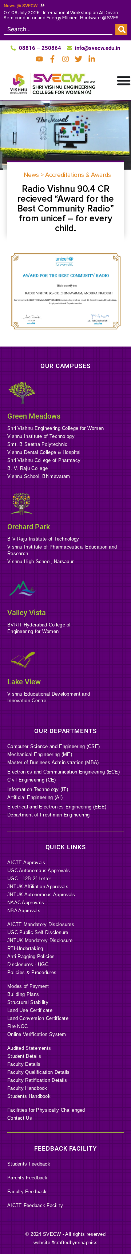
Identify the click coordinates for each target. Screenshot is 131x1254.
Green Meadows (33, 416)
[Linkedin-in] (91, 59)
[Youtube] (39, 59)
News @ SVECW (20, 5)
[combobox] (58, 29)
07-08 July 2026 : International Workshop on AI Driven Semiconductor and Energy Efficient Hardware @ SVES (61, 15)
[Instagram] (65, 59)
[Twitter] (78, 59)
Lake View (24, 681)
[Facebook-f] (52, 59)
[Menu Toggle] (123, 80)
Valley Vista (26, 612)
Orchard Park (28, 526)
